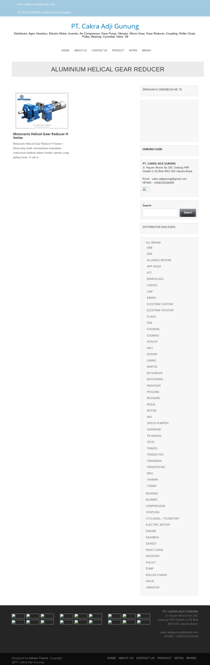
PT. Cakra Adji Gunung (105, 26)
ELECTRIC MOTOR (158, 524)
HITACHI (152, 341)
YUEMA (151, 486)
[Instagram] (192, 4)
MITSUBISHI (154, 373)
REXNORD (153, 398)
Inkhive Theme (38, 658)
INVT (150, 348)
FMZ (149, 322)
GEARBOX (152, 537)
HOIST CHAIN (154, 550)
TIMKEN (152, 448)
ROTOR (151, 410)
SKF (149, 417)
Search (147, 205)
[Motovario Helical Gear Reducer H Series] (42, 110)
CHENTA (152, 285)
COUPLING (153, 512)
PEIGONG (153, 392)
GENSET (151, 543)
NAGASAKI (154, 385)
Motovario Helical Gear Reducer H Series (40, 136)
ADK (149, 253)
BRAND (146, 50)
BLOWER (151, 499)
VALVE (150, 581)
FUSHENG (153, 329)
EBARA (151, 297)
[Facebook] (187, 4)
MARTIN (152, 366)
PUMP (150, 568)
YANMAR (152, 479)
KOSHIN (152, 354)
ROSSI (151, 404)
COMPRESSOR (155, 506)
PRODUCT (118, 50)
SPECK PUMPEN (157, 423)
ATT (149, 272)
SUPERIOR (154, 429)
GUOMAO (153, 335)
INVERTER (152, 556)
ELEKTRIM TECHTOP (160, 310)
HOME (65, 50)
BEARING (152, 493)
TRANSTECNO (156, 467)
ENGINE (151, 531)
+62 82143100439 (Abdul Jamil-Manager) (44, 12)
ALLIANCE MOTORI (159, 260)
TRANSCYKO (155, 454)
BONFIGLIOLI (155, 278)
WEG (150, 473)
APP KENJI (154, 266)
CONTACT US (99, 50)
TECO (150, 442)
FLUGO (151, 316)
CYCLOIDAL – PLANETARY (163, 518)
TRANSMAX (154, 460)
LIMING (151, 360)
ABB (149, 247)
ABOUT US (80, 50)
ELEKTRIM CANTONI (160, 304)
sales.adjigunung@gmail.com (36, 4)
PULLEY (151, 562)
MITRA (133, 50)
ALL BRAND (153, 242)
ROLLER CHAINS (156, 575)
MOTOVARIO (155, 379)
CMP (150, 291)
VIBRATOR (152, 587)
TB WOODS (154, 435)
